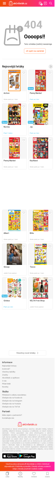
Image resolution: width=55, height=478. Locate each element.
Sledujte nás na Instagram (12, 401)
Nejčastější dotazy (9, 366)
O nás (4, 381)
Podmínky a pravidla (22, 466)
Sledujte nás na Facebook (12, 398)
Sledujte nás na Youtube (11, 404)
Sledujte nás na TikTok (11, 407)
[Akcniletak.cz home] (18, 3)
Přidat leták (6, 384)
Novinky (5, 387)
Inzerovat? (6, 369)
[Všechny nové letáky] (51, 66)
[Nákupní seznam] (45, 3)
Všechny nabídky (8, 372)
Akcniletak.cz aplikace (10, 378)
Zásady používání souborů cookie (30, 469)
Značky (5, 375)
